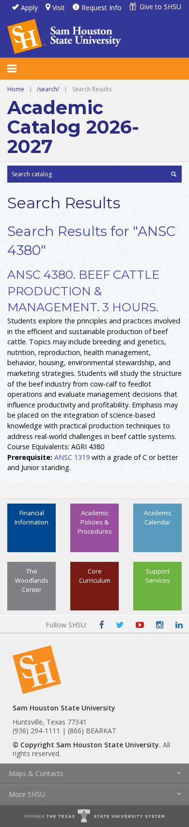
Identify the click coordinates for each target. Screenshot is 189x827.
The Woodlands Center (31, 580)
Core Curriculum (94, 576)
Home (15, 89)
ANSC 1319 (72, 457)
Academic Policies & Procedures (95, 522)
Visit (58, 7)
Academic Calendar (158, 517)
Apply (29, 7)
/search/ (48, 89)
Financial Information (31, 517)
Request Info (101, 7)
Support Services (157, 576)
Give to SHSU (160, 6)
